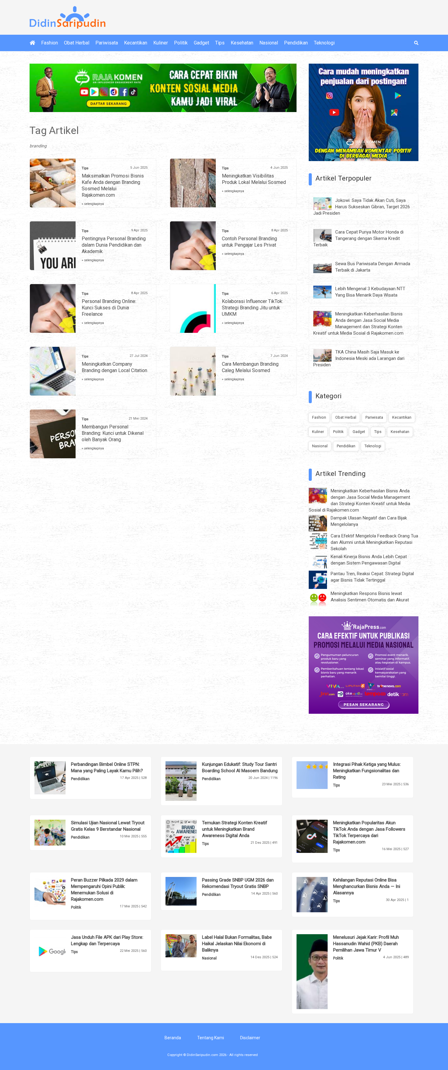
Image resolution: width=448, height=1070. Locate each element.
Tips (220, 43)
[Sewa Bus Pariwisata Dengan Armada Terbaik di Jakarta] (327, 266)
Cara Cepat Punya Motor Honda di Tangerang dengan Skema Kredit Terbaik (358, 238)
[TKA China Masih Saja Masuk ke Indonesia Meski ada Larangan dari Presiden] (327, 355)
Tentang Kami (210, 1037)
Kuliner (160, 43)
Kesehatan (242, 43)
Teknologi (324, 43)
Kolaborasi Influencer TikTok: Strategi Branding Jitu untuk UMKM (252, 307)
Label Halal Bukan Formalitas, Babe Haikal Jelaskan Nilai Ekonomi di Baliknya (237, 943)
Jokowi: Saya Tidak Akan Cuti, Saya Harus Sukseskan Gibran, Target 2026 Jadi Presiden (361, 207)
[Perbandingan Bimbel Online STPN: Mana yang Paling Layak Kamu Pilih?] (59, 777)
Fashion (49, 43)
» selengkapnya (93, 204)
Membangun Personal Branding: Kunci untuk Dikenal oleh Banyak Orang (113, 433)
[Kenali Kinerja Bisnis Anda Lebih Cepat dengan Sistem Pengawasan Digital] (322, 560)
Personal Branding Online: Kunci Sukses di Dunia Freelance (109, 307)
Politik (181, 43)
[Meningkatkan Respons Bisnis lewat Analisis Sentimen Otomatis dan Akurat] (322, 599)
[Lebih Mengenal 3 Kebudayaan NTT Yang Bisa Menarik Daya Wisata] (327, 291)
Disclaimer (250, 1037)
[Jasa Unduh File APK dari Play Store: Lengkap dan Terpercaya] (59, 950)
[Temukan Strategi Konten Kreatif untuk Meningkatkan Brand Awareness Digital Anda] (190, 835)
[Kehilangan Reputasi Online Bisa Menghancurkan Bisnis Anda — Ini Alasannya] (321, 894)
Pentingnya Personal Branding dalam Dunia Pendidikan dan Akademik (114, 245)
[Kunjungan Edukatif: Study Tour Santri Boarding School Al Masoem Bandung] (190, 780)
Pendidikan (296, 43)
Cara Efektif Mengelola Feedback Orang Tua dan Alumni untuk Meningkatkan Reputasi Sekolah (374, 542)
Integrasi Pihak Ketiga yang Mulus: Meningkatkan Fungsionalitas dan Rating (367, 771)
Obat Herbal (76, 43)
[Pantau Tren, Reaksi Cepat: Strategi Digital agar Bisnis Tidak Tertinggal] (322, 579)
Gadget (201, 43)
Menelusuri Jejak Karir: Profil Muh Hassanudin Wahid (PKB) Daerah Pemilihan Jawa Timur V (366, 943)
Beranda (173, 1037)
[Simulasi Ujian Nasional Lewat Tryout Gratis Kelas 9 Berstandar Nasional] (59, 832)
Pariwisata (106, 43)
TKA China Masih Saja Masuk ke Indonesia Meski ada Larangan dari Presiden (358, 358)
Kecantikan (135, 43)
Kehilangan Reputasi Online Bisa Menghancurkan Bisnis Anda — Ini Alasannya (366, 886)
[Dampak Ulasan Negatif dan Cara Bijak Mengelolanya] (322, 522)
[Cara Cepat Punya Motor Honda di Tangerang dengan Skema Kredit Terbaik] (327, 234)
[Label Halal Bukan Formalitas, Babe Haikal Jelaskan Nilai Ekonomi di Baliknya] (190, 945)
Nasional (268, 43)
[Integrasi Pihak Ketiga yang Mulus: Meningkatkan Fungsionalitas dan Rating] (321, 774)
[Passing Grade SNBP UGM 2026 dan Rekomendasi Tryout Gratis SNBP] (190, 891)
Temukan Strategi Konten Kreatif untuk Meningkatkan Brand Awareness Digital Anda (234, 829)
